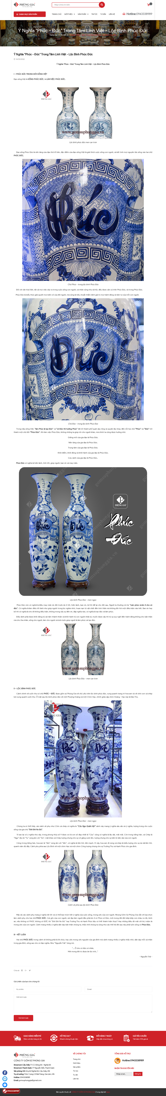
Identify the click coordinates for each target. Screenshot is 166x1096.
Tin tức (75, 1071)
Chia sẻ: (17, 970)
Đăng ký (138, 1074)
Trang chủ (76, 1059)
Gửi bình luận (23, 1018)
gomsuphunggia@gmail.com (28, 1080)
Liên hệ (76, 1079)
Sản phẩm (76, 1067)
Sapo (108, 1092)
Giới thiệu (76, 1063)
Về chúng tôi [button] (79, 1054)
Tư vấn (75, 1075)
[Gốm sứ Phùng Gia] (24, 4)
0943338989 (139, 14)
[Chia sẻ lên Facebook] (22, 970)
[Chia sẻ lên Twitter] (29, 970)
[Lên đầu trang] (160, 1088)
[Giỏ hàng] (148, 5)
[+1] (25, 970)
